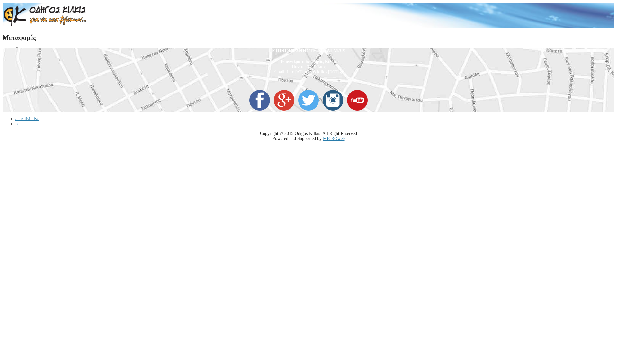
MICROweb (334, 138)
